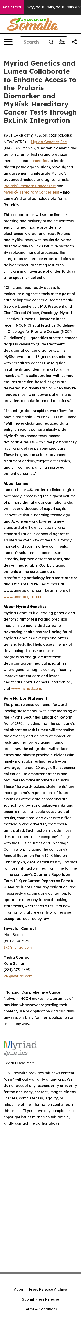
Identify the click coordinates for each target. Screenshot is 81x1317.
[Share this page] (74, 41)
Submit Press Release (40, 1299)
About (19, 1289)
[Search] (51, 42)
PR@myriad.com (18, 976)
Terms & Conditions (40, 1309)
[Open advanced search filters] (61, 42)
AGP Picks (12, 7)
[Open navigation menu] (8, 41)
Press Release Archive (48, 1289)
